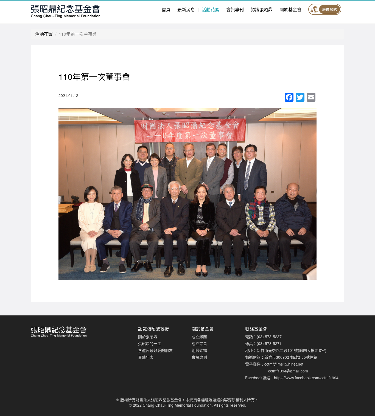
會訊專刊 (235, 9)
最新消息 (186, 9)
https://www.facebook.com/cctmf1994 (306, 377)
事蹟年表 (145, 357)
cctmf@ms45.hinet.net (283, 364)
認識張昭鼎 (262, 9)
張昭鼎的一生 (149, 343)
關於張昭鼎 (147, 336)
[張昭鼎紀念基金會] (80, 10)
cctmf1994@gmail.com (288, 371)
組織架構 (199, 350)
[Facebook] (289, 97)
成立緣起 (199, 336)
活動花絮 (210, 9)
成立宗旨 (199, 343)
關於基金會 (290, 9)
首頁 (166, 9)
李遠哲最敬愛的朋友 (155, 350)
